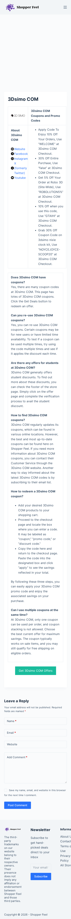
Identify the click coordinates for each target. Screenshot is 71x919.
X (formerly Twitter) (20, 168)
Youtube (20, 178)
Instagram (21, 158)
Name (11, 721)
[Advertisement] (35, 51)
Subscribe (41, 876)
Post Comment (17, 805)
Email (11, 732)
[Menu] (65, 7)
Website (19, 149)
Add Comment (17, 757)
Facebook (21, 154)
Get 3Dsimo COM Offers (35, 670)
